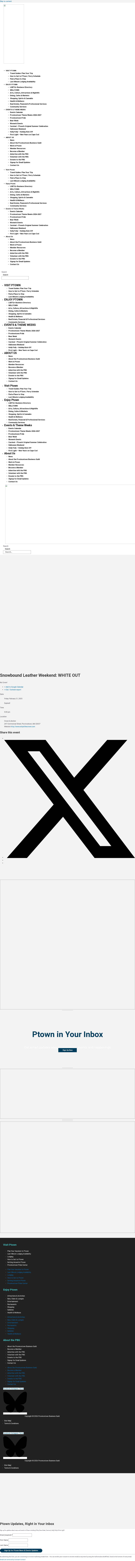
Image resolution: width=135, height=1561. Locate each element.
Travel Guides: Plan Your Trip (21, 73)
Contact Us (14, 165)
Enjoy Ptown (11, 85)
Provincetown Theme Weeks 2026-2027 (25, 115)
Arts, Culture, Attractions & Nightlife (24, 93)
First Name (4, 1540)
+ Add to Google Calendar (13, 687)
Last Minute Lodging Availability (22, 82)
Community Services (18, 107)
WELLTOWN (14, 90)
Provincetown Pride (18, 118)
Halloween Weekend (18, 129)
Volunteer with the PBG (19, 157)
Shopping (10, 1307)
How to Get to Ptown (15, 1259)
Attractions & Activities (16, 1296)
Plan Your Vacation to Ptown (18, 1251)
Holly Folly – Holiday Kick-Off (21, 132)
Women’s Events (16, 124)
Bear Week (14, 121)
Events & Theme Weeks (16, 110)
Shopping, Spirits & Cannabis (21, 98)
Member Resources (18, 148)
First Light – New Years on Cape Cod (24, 135)
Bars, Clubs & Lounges (15, 1299)
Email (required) (6, 1535)
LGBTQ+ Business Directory (21, 87)
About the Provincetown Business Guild (25, 143)
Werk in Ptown (16, 146)
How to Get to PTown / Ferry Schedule (25, 76)
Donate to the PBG (17, 160)
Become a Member (17, 151)
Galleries (10, 1310)
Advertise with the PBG (19, 154)
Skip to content (6, 1)
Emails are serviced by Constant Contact (13, 1559)
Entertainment (12, 1301)
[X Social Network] (69, 857)
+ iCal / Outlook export (12, 690)
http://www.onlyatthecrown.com (23, 727)
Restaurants (11, 1304)
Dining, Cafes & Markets (19, 96)
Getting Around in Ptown (16, 1262)
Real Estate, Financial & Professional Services (28, 104)
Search (4, 272)
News (12, 140)
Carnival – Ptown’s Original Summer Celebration (29, 126)
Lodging (10, 1257)
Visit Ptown (11, 71)
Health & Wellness (17, 101)
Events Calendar (16, 112)
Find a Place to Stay (18, 79)
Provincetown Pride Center (17, 1265)
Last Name (4, 1545)
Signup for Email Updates (20, 162)
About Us (10, 137)
